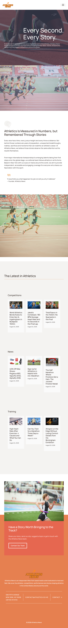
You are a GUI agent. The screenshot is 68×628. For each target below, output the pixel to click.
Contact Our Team (18, 546)
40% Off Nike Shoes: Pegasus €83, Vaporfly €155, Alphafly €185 (15, 373)
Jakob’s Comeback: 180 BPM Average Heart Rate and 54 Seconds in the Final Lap (34, 318)
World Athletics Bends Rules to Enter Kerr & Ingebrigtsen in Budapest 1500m (16, 318)
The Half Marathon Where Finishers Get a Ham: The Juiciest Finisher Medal (52, 377)
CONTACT (56, 597)
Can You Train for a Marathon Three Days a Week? (34, 432)
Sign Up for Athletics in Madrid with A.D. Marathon (33, 372)
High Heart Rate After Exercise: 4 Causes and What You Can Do (15, 434)
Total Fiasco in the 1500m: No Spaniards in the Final (52, 316)
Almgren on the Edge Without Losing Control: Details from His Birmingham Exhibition (52, 436)
